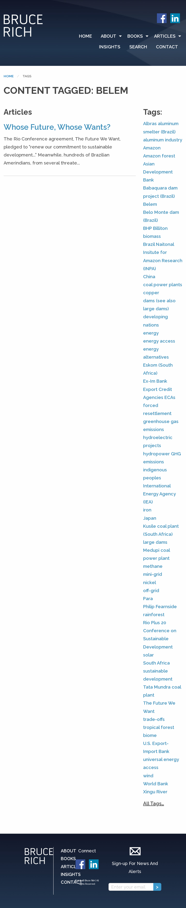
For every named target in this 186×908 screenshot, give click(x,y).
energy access (159, 341)
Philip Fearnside (160, 606)
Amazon (152, 147)
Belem (150, 204)
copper (151, 292)
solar (148, 654)
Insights (109, 46)
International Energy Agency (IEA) (159, 493)
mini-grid (152, 574)
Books (135, 36)
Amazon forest (159, 155)
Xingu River (155, 791)
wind (148, 775)
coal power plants (162, 284)
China (149, 276)
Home (85, 36)
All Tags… (153, 803)
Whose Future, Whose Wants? (57, 127)
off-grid (151, 590)
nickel (149, 582)
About (108, 36)
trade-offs (154, 719)
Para (148, 598)
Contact (167, 46)
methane (153, 566)
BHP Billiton (155, 228)
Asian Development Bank (158, 171)
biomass (152, 236)
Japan (149, 518)
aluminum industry (162, 139)
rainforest (153, 614)
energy (151, 333)
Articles (165, 36)
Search (138, 46)
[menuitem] (87, 36)
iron (147, 509)
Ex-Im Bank (155, 381)
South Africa (156, 663)
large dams (155, 542)
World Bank (155, 783)
